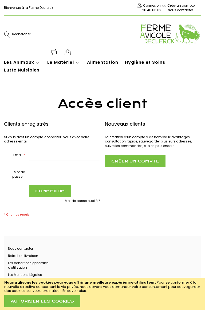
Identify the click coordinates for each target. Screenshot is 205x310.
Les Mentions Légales (25, 274)
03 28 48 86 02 (149, 10)
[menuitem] (22, 62)
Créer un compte (181, 5)
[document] (102, 293)
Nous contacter (180, 10)
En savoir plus (74, 290)
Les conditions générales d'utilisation (28, 265)
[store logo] (170, 34)
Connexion (152, 5)
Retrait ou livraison (23, 255)
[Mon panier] (68, 52)
